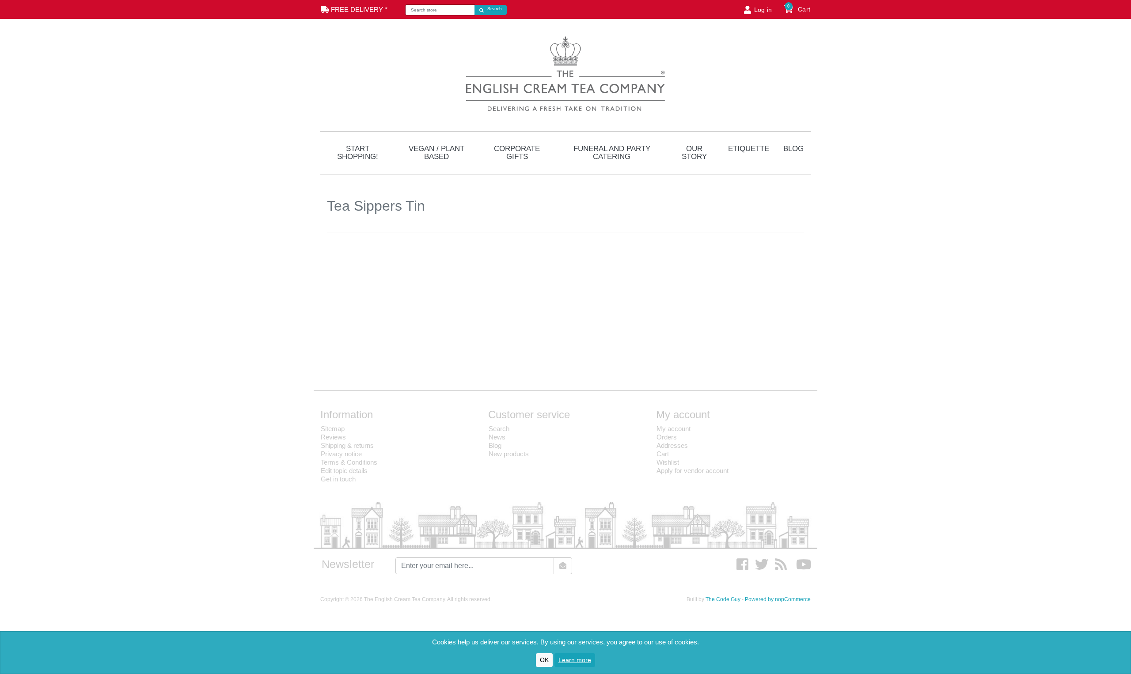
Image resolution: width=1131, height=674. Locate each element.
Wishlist (668, 462)
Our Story (694, 152)
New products (509, 454)
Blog (793, 148)
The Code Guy (723, 599)
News (497, 437)
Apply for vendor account (693, 470)
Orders (667, 437)
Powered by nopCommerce (778, 599)
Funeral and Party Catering (611, 152)
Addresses (672, 445)
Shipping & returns (347, 445)
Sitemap (333, 428)
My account (674, 428)
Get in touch (338, 479)
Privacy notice (341, 454)
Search (499, 428)
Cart (663, 454)
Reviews (333, 437)
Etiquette (748, 148)
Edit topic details (344, 470)
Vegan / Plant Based (436, 152)
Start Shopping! (357, 152)
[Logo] (565, 72)
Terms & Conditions (349, 462)
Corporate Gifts (517, 152)
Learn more (574, 659)
